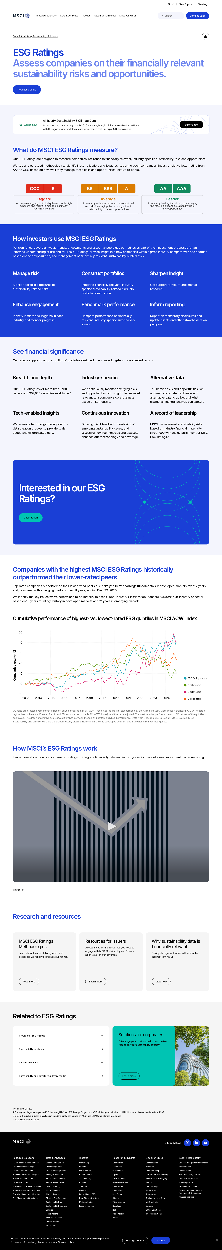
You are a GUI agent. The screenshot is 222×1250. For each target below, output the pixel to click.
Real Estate (51, 1225)
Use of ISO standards (188, 1178)
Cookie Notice (66, 1242)
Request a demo (27, 89)
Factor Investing (53, 1186)
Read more (29, 981)
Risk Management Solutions (25, 1198)
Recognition (151, 1194)
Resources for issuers (189, 1186)
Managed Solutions (54, 1174)
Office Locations (153, 1210)
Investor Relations (154, 1214)
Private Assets (52, 1222)
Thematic (83, 1186)
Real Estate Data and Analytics (26, 1174)
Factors (82, 1167)
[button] (111, 826)
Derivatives (118, 1170)
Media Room (151, 1190)
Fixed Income (52, 1214)
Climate (82, 1182)
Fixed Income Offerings (23, 1167)
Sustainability (85, 1178)
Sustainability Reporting (56, 1206)
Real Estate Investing (55, 1178)
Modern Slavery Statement (191, 1174)
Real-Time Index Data (89, 1198)
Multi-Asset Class (54, 1218)
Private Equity (119, 1190)
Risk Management (54, 1167)
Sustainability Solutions (23, 1178)
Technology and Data (155, 1198)
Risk (114, 1210)
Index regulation (186, 1182)
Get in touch (31, 517)
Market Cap (84, 1163)
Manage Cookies (135, 1240)
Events (149, 1182)
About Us (150, 1167)
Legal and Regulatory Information (193, 1163)
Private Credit (119, 1186)
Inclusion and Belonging (156, 1178)
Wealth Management (55, 1163)
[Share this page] (205, 36)
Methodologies (86, 1202)
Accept (161, 1240)
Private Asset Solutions (23, 1170)
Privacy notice (185, 1170)
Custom (82, 1190)
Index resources (86, 1206)
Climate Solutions (20, 1182)
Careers (149, 1206)
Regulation (117, 1206)
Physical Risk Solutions (56, 1198)
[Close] (217, 1240)
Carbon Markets (53, 1190)
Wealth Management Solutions (26, 1190)
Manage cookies (186, 1197)
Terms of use (185, 1167)
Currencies (117, 1167)
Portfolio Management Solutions (27, 1194)
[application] (111, 826)
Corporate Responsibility (157, 1174)
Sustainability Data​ (54, 1202)
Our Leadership (152, 1170)
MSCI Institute (152, 1202)
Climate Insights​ (53, 1194)
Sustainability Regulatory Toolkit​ (27, 1186)
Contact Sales (198, 15)
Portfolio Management (56, 1170)
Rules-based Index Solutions (26, 1163)
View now (161, 981)
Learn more (96, 981)
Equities (49, 1210)
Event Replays (152, 1186)
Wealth (116, 1218)
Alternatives (118, 1163)
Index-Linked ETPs (87, 1194)
